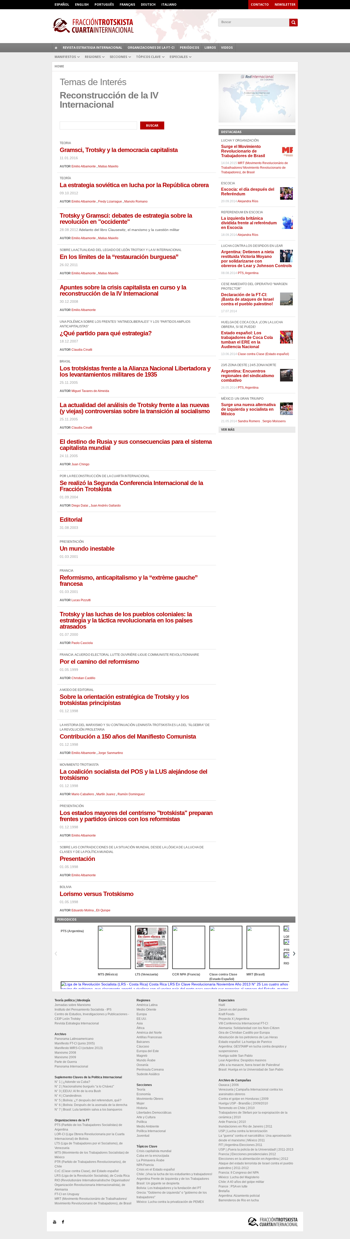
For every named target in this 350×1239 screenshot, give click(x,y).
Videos (227, 47)
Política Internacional (151, 1131)
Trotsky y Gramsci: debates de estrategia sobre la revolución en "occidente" (126, 218)
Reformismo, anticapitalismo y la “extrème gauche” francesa (129, 580)
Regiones (93, 57)
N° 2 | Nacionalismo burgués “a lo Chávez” (84, 1086)
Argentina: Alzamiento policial (239, 1195)
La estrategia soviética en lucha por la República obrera (134, 185)
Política (142, 1122)
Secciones (118, 57)
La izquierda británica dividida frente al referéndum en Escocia (249, 223)
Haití (222, 1005)
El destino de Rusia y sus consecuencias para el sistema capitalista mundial (136, 444)
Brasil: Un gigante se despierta (158, 1183)
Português (104, 4)
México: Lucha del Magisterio (239, 1177)
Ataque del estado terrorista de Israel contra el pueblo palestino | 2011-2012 (256, 1166)
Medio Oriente (146, 1009)
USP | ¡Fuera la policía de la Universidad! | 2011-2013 (256, 1149)
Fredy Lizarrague (110, 201)
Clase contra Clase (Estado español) (263, 354)
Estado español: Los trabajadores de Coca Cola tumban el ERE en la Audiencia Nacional (247, 340)
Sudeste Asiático (148, 1074)
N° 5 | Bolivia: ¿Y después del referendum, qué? (88, 1100)
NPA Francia (145, 1165)
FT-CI (175, 25)
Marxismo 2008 (65, 1052)
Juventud (143, 1135)
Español (62, 4)
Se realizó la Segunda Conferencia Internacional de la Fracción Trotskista (131, 485)
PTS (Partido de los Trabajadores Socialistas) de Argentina (88, 1127)
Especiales (179, 57)
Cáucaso (143, 1046)
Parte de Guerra (66, 1062)
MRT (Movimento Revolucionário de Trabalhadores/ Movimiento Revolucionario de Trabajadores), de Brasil (254, 167)
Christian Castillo (83, 678)
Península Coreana (150, 1069)
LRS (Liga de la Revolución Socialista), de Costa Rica (92, 1175)
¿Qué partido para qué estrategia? (106, 333)
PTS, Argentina (248, 273)
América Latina (147, 1005)
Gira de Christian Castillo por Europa (244, 1032)
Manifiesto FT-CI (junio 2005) (75, 1043)
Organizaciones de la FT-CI (151, 47)
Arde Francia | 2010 (232, 1122)
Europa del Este (148, 1051)
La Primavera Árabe (150, 1160)
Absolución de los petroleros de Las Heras (248, 1037)
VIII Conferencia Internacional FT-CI (243, 1023)
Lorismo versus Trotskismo (96, 893)
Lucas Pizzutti (81, 600)
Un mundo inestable (87, 548)
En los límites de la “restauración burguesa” (119, 256)
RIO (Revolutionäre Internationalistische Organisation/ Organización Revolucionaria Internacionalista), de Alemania (92, 1184)
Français (127, 4)
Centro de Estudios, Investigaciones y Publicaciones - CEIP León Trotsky (92, 1016)
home (56, 47)
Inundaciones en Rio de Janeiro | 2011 (245, 1126)
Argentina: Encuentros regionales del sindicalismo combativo (247, 375)
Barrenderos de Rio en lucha (239, 1200)
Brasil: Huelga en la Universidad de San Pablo (251, 1069)
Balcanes (143, 1042)
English (82, 4)
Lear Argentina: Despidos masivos (242, 1060)
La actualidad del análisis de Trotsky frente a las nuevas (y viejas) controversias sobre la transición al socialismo (135, 408)
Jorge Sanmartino (110, 753)
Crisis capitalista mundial (154, 1151)
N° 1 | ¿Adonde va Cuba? (72, 1082)
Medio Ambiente (148, 1126)
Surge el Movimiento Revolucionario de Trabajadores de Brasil (243, 151)
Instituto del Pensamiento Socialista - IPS (83, 1009)
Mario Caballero (82, 794)
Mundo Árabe (146, 1060)
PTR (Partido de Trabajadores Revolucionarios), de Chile (90, 1164)
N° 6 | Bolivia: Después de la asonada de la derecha (91, 1105)
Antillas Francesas (149, 1037)
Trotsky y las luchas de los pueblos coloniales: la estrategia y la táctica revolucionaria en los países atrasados (126, 620)
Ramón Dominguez (131, 794)
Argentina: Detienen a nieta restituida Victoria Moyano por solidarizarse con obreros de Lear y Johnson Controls (256, 259)
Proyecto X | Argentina (234, 1019)
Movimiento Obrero (150, 1099)
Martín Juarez (105, 794)
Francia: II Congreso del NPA (239, 1172)
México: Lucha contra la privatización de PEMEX (170, 1202)
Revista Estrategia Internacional (92, 47)
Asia (140, 1023)
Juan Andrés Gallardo (105, 505)
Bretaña (224, 1191)
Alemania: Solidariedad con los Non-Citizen (249, 1028)
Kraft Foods (226, 1014)
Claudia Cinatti (81, 349)
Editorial (71, 519)
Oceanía (142, 1065)
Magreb (142, 1055)
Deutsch (148, 4)
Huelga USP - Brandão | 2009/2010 (243, 1103)
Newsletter (285, 4)
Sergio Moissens (274, 421)
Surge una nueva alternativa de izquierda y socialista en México (248, 409)
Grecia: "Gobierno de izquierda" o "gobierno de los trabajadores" (172, 1195)
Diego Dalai (79, 505)
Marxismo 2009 (65, 1057)
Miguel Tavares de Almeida (90, 391)
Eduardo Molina (82, 910)
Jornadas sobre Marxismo (73, 1005)
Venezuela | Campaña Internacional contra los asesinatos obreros (251, 1092)
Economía (144, 1094)
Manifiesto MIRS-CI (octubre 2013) (79, 1048)
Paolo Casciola (82, 643)
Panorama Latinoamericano (74, 1039)
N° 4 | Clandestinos (68, 1095)
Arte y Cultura (146, 1117)
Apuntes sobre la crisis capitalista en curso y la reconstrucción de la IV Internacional (123, 290)
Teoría (141, 1089)
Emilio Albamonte (83, 166)
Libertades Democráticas (154, 1112)
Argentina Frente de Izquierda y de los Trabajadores (173, 1179)
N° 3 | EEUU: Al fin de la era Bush (78, 1091)
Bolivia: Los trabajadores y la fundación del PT (169, 1188)
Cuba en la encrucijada (153, 1155)
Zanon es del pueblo (233, 1009)
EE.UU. (142, 1019)
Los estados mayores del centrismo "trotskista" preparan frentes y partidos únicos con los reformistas (136, 815)
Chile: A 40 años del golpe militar (241, 1182)
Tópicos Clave (148, 57)
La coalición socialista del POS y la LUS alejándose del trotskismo (133, 774)
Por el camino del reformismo (99, 661)
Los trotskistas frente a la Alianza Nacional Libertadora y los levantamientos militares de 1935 (135, 371)
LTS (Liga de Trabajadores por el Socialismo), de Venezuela (89, 1146)
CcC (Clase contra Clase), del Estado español (87, 1171)
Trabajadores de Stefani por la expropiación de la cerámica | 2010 (253, 1115)
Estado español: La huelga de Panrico (245, 1042)
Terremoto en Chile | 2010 (237, 1108)
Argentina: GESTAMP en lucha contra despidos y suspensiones (252, 1049)
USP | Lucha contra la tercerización (243, 1131)
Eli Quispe (103, 910)
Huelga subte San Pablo (236, 1055)
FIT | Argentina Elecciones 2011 (240, 1145)
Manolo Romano (136, 201)
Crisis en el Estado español (156, 1169)
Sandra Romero (249, 421)
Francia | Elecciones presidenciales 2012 (247, 1154)
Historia (142, 1108)
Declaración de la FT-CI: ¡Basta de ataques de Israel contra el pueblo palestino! (247, 299)
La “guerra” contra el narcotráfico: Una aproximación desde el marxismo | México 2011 (255, 1138)
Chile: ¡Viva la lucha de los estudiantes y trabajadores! (174, 1174)
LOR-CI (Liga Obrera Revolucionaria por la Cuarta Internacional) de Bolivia (90, 1136)
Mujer (141, 1103)
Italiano (169, 4)
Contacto (260, 4)
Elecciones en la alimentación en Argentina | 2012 (253, 1159)
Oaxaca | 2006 (229, 1085)
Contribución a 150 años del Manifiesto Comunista (128, 736)
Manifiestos (65, 57)
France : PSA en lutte (233, 1186)
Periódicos (189, 47)
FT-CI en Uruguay (67, 1194)
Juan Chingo (80, 464)
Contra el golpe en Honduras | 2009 (244, 1099)
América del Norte (149, 1032)
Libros (210, 47)
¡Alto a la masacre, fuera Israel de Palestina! (249, 1065)
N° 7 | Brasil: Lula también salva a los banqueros (88, 1109)
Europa (142, 1014)
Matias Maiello (108, 166)
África (141, 1028)
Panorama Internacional (71, 1066)
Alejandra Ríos (248, 201)
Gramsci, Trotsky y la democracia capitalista (119, 149)
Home (59, 66)
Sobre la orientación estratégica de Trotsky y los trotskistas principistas (124, 699)
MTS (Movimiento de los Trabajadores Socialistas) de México (92, 1155)
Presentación (77, 858)
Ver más (227, 429)
